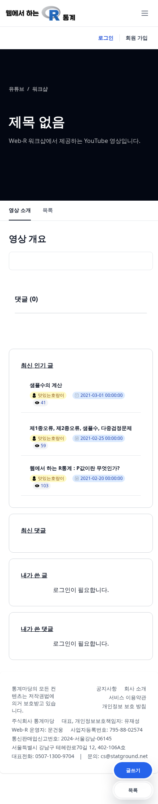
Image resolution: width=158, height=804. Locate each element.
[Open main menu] (144, 13)
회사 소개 (135, 688)
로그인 (106, 37)
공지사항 (106, 688)
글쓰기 (133, 770)
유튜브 (16, 88)
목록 (48, 210)
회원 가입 (137, 37)
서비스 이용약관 (127, 697)
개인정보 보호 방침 (124, 706)
